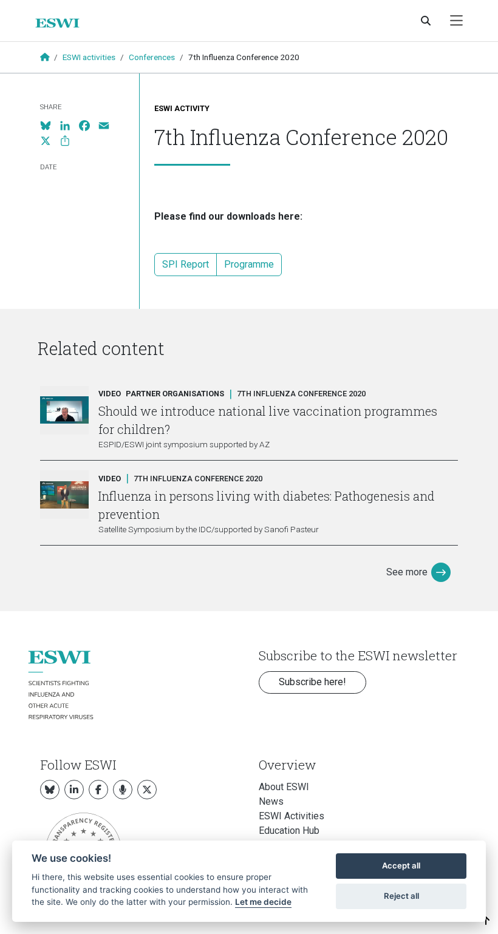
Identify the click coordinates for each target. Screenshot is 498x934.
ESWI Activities (291, 816)
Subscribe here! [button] (312, 682)
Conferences (152, 57)
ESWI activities (89, 57)
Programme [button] (249, 264)
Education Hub (289, 830)
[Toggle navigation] (456, 21)
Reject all (401, 896)
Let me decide (263, 902)
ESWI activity (182, 108)
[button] (486, 921)
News (271, 801)
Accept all (401, 865)
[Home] (62, 23)
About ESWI (284, 787)
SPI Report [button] (185, 264)
